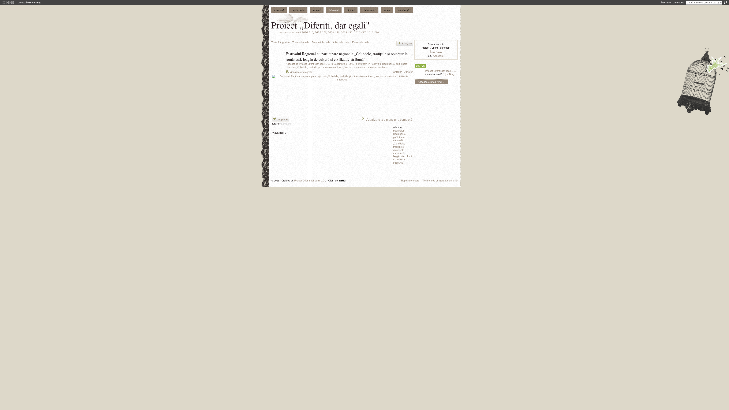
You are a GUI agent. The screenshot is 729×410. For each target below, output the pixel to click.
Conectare (678, 2)
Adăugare (407, 43)
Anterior (397, 71)
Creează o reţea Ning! (29, 2)
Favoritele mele (360, 42)
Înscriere (666, 2)
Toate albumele (300, 42)
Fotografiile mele (321, 42)
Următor (408, 71)
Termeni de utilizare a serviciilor (440, 180)
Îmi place (282, 119)
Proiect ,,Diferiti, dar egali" (320, 25)
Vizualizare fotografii (301, 72)
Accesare (438, 56)
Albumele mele (341, 42)
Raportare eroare (410, 180)
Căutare (725, 2)
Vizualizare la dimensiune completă (389, 119)
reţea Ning (448, 74)
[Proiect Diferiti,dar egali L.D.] (277, 62)
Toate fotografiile (280, 42)
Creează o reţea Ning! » (431, 82)
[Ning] (8, 2)
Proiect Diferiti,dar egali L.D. (314, 63)
